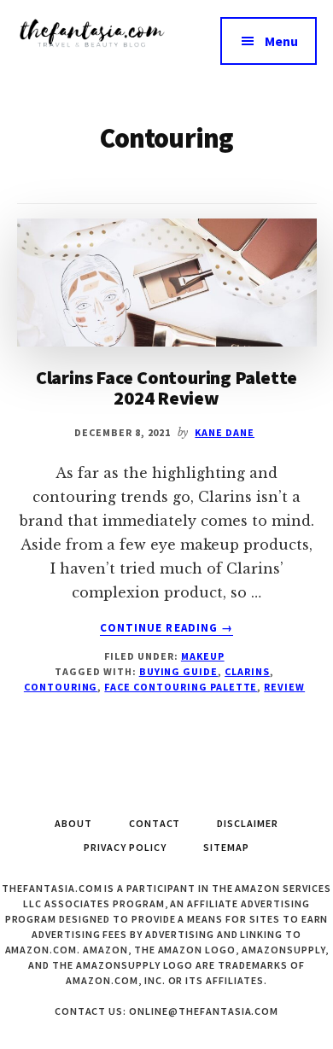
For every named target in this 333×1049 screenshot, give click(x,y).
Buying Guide (179, 671)
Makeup (203, 656)
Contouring (61, 686)
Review (284, 686)
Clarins (247, 671)
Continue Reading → (166, 628)
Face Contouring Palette (180, 686)
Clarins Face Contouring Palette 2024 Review (166, 387)
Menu (281, 41)
